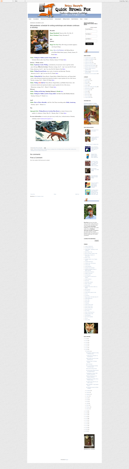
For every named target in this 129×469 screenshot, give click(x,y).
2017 (86, 414)
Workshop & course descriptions (36, 150)
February (88, 407)
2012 (86, 423)
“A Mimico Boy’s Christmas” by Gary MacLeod (92, 356)
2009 (86, 429)
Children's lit (87, 83)
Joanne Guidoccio (88, 279)
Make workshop (71, 149)
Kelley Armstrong (65, 149)
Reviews (86, 92)
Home (30, 19)
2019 (86, 411)
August (87, 396)
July (87, 397)
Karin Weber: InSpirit (89, 282)
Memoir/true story (88, 88)
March (87, 405)
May (87, 401)
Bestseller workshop (43, 149)
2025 (86, 340)
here (44, 104)
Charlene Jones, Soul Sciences (90, 263)
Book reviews (87, 80)
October (87, 392)
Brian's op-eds (87, 257)
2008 (86, 431)
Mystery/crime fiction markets (90, 65)
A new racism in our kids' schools (94, 130)
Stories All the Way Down (89, 312)
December (88, 351)
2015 (86, 418)
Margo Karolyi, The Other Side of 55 (91, 296)
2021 (86, 347)
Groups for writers (88, 62)
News (81, 19)
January (87, 408)
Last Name (88, 39)
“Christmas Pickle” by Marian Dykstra (91, 362)
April (87, 403)
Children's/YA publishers (89, 59)
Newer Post (33, 194)
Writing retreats (44, 150)
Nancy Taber (87, 300)
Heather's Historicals (88, 273)
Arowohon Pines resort (89, 247)
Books (86, 82)
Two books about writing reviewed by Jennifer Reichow (92, 371)
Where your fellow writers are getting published (91, 71)
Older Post (77, 194)
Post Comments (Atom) (39, 196)
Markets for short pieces (89, 63)
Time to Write (87, 319)
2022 (86, 345)
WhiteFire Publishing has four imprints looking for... (91, 376)
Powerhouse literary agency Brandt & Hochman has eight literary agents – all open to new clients (94, 192)
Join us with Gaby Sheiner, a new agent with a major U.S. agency (94, 148)
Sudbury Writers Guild (89, 313)
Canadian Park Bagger (89, 261)
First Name (88, 34)
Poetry (86, 91)
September (88, 394)
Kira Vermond (87, 289)
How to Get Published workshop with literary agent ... (92, 366)
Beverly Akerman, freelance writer (91, 253)
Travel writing (87, 95)
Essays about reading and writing (91, 86)
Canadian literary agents (89, 57)
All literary (87, 79)
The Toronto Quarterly (89, 316)
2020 (86, 349)
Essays (86, 85)
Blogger (66, 459)
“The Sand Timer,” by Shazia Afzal (92, 144)
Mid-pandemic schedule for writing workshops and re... (92, 353)
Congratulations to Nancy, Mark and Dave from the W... (91, 374)
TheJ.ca (86, 318)
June (87, 399)
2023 (86, 344)
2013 (86, 422)
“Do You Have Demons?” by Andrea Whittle (95, 169)
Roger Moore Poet (88, 309)
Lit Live (86, 293)
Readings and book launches (90, 66)
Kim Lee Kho (87, 285)
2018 (86, 412)
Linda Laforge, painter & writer (90, 292)
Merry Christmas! (89, 364)
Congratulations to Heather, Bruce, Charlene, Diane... (92, 379)
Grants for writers (88, 60)
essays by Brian (88, 97)
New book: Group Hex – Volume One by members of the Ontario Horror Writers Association (94, 163)
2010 (86, 427)
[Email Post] (45, 147)
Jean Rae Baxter (88, 275)
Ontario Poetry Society (89, 304)
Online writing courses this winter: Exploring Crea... (92, 359)
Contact (85, 19)
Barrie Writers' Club (88, 251)
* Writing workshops (36, 149)
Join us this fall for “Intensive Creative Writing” (94, 176)
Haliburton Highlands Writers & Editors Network (90, 270)
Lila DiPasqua (87, 290)
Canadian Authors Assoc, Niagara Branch (91, 259)
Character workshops (50, 149)
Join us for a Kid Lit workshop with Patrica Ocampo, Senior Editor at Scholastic (94, 185)
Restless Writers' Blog (89, 307)
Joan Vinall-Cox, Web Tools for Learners (90, 277)
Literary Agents (58, 19)
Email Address (89, 29)
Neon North (87, 301)
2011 (86, 425)
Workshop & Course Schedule (47, 19)
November (88, 390)
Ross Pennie (87, 310)
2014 (86, 420)
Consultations (36, 19)
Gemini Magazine (88, 266)
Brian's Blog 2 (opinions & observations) (90, 255)
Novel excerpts (87, 89)
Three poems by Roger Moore (91, 368)
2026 (86, 338)
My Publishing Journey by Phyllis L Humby (92, 388)
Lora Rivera (87, 295)
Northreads (87, 303)
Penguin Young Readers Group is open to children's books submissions (94, 155)
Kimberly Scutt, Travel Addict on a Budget (91, 287)
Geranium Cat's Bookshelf (89, 267)
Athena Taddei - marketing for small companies (91, 250)
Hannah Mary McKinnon (89, 271)
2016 (86, 416)
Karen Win (87, 280)
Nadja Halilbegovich (88, 298)
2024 (86, 342)
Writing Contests (66, 19)
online (75, 149)
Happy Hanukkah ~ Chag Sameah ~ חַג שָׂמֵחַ (92, 385)
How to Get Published (58, 149)
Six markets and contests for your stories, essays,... (92, 382)
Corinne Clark (87, 264)
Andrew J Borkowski (89, 246)
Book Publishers (75, 19)
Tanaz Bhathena (88, 315)
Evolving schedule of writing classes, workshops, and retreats (91, 104)
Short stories (87, 94)
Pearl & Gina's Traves (89, 306)
